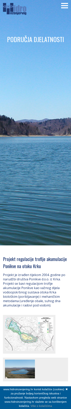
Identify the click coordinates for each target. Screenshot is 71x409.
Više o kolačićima (41, 405)
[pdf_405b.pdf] (29, 349)
